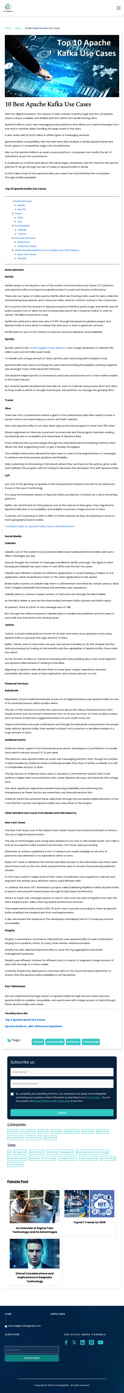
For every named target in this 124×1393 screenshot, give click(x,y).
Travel (18, 213)
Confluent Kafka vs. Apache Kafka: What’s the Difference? (39, 526)
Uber (20, 217)
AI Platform (37, 1152)
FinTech (38, 1042)
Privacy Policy (93, 1097)
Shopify (21, 258)
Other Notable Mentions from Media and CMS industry (47, 250)
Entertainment (23, 201)
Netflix (21, 205)
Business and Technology (92, 1152)
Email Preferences (43, 1100)
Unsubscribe (63, 1100)
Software (73, 1042)
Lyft (19, 221)
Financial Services (25, 238)
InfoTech (88, 1131)
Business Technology (42, 1158)
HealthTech (72, 1131)
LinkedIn (22, 229)
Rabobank (23, 242)
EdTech (43, 1131)
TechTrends (91, 1042)
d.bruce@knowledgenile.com (24, 1325)
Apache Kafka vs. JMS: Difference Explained (33, 1026)
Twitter (21, 233)
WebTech (50, 1137)
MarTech (102, 1131)
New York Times (26, 254)
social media (54, 1042)
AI (9, 1152)
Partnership (108, 1158)
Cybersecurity (88, 1158)
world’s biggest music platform (48, 347)
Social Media (22, 225)
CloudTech (28, 1131)
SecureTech (15, 1137)
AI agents (20, 1152)
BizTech (12, 1131)
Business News (17, 1158)
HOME (8, 1314)
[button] (119, 8)
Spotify (21, 209)
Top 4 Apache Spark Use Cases (25, 1019)
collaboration (67, 1158)
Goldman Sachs (26, 246)
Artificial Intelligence (60, 1152)
